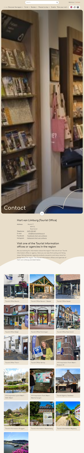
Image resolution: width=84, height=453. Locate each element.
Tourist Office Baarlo (12, 301)
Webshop (71, 2)
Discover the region (15, 7)
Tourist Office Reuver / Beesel (41, 301)
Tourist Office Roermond (65, 332)
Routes (33, 7)
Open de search (57, 2)
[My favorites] (75, 7)
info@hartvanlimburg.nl (36, 233)
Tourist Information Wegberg (67, 428)
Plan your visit (62, 7)
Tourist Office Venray (38, 362)
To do (26, 7)
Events (53, 7)
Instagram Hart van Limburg (37, 238)
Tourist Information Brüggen (15, 428)
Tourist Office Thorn (12, 362)
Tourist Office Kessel (63, 301)
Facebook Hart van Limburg (37, 236)
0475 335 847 (31, 231)
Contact (77, 2)
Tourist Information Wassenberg (42, 428)
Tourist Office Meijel (11, 332)
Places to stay (43, 7)
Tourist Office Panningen (39, 332)
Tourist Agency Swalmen (65, 395)
